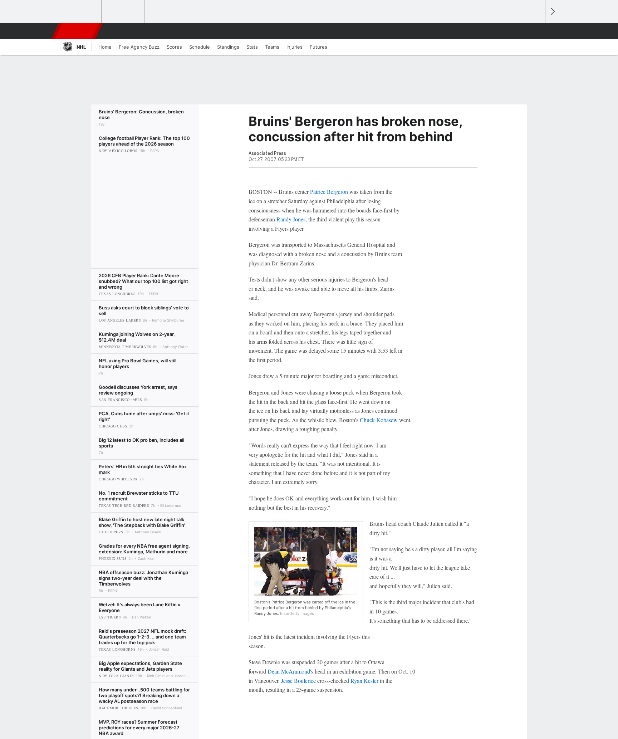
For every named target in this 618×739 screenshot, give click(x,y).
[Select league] (80, 11)
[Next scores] (552, 11)
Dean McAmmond (289, 671)
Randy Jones (290, 219)
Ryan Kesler (364, 680)
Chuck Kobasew (379, 420)
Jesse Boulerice (298, 680)
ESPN (77, 31)
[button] (536, 31)
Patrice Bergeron (329, 191)
